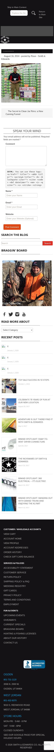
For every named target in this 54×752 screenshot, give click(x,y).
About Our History (15, 638)
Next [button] (49, 282)
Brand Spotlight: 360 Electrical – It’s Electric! (32, 479)
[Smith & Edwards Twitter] (10, 314)
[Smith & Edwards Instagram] (17, 314)
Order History (13, 552)
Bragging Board (14, 629)
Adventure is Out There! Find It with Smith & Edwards (35, 420)
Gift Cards (10, 590)
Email (9, 202)
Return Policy (12, 577)
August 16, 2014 (11, 56)
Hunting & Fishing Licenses (20, 633)
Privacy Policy (12, 595)
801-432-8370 (10, 700)
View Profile (11, 543)
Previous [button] (5, 282)
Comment (10, 144)
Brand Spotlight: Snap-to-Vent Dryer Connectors (33, 440)
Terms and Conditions (17, 599)
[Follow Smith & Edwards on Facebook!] (4, 314)
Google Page (22, 735)
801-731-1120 (10, 679)
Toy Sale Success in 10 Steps (33, 380)
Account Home (13, 538)
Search (47, 243)
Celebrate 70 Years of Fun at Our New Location (34, 401)
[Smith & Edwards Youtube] (23, 314)
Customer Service (15, 572)
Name (9, 191)
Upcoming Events (14, 615)
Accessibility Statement (18, 568)
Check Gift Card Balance (19, 556)
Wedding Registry (15, 586)
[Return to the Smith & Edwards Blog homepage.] (5, 39)
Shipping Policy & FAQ (16, 581)
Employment (11, 604)
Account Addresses (16, 547)
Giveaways (10, 620)
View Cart (10, 534)
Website (10, 214)
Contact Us (11, 642)
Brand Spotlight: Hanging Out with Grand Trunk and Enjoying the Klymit (35, 501)
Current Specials (14, 624)
